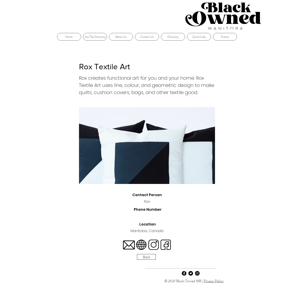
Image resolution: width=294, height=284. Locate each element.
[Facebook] (184, 273)
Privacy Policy (214, 281)
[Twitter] (190, 273)
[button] (199, 37)
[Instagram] (197, 273)
